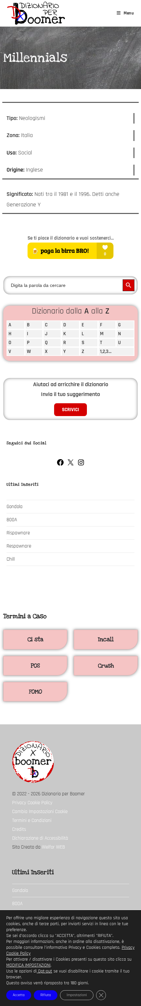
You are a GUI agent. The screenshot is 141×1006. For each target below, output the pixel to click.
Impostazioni (77, 995)
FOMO (35, 691)
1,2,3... (105, 351)
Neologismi (32, 118)
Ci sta (35, 639)
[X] (70, 465)
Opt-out (44, 971)
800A (12, 520)
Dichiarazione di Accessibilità (40, 838)
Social (25, 152)
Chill (11, 559)
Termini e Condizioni (31, 820)
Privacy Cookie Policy (32, 803)
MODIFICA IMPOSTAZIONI (28, 965)
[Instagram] (81, 465)
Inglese (34, 170)
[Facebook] (60, 465)
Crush (106, 665)
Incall (106, 639)
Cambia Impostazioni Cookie (40, 811)
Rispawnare (18, 533)
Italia (27, 135)
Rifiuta (45, 995)
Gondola (15, 506)
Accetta (19, 995)
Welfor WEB (53, 847)
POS (35, 665)
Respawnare (19, 546)
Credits (19, 829)
